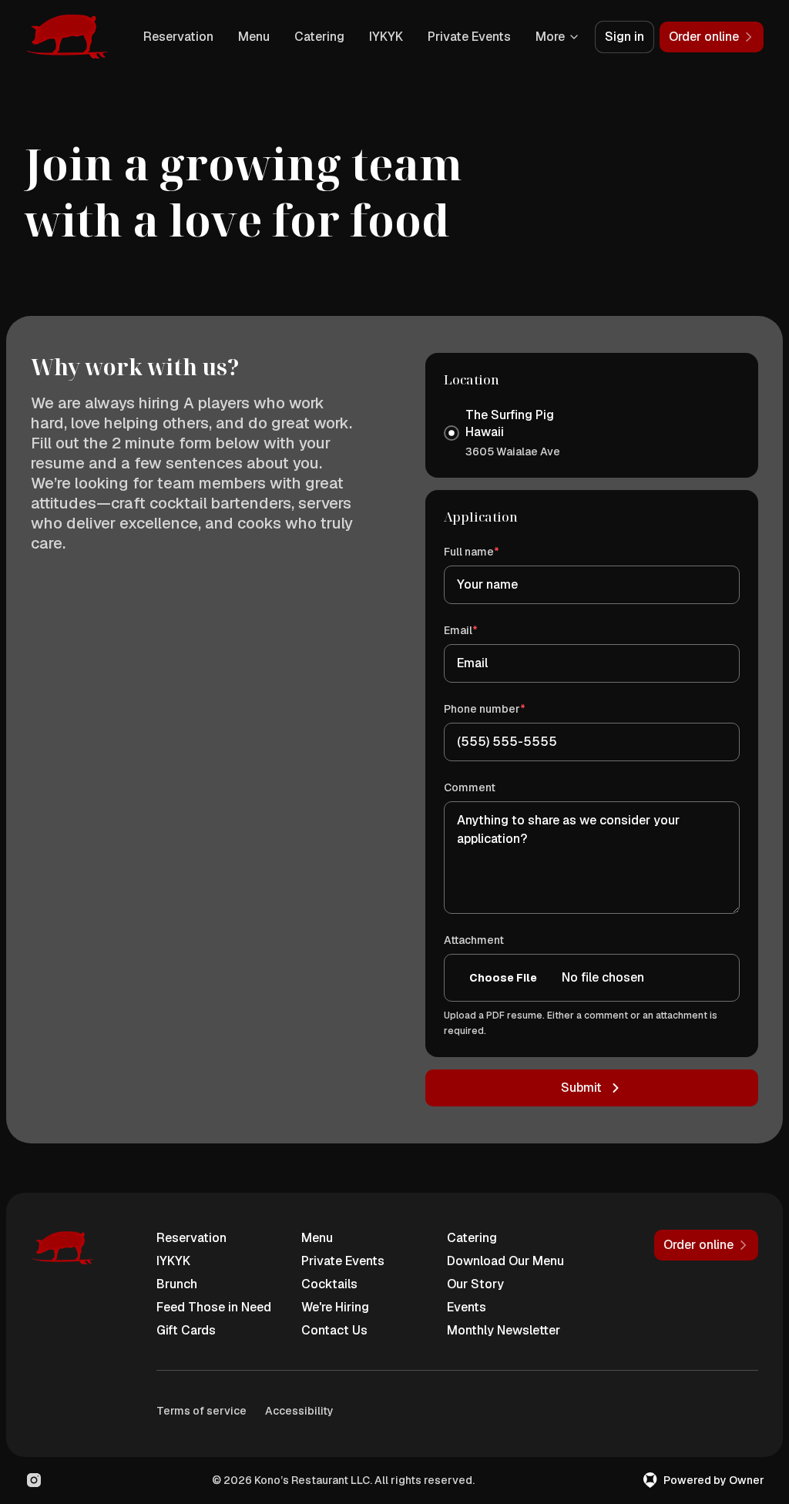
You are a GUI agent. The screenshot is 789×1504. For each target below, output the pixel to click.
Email (483, 630)
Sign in (624, 37)
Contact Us (334, 1330)
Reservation (178, 37)
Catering (319, 37)
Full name (493, 551)
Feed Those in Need (213, 1307)
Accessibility (299, 1411)
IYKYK (386, 37)
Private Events (469, 37)
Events (466, 1307)
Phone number (506, 708)
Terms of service (201, 1411)
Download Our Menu (505, 1261)
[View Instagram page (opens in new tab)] (34, 1480)
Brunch (176, 1284)
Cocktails (329, 1284)
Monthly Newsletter (503, 1330)
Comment (469, 787)
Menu (254, 37)
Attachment (474, 940)
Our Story (475, 1284)
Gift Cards (186, 1330)
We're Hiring (335, 1307)
